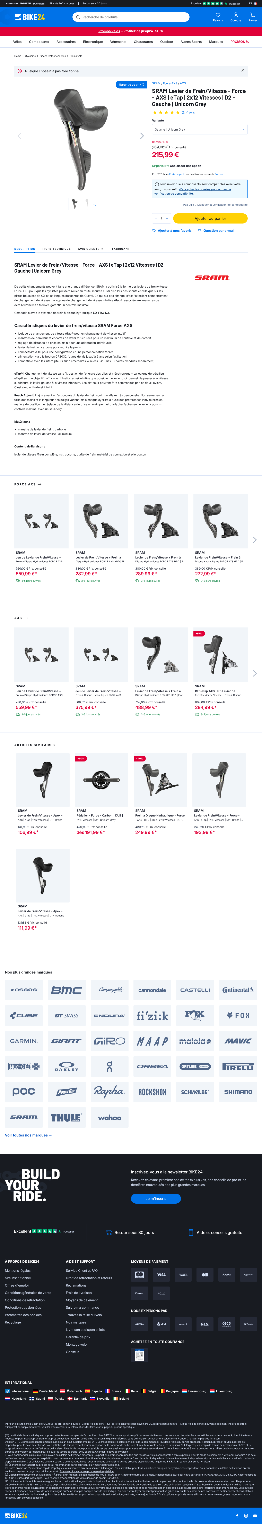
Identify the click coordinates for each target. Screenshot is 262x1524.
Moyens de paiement (82, 1300)
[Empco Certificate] (139, 1355)
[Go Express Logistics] (226, 1324)
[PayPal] (226, 1275)
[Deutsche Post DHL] (139, 1324)
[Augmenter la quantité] (167, 218)
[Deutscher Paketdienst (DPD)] (161, 1324)
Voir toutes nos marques (26, 1135)
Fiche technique (57, 248)
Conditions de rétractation (25, 1300)
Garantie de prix (78, 1337)
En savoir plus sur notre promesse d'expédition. (87, 1471)
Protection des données (23, 1307)
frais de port (97, 1423)
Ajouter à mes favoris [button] (175, 231)
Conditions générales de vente (28, 1293)
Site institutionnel (18, 1278)
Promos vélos (109, 31)
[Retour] (19, 136)
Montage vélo (76, 1344)
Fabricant (121, 248)
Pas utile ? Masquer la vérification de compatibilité (215, 204)
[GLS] (204, 1324)
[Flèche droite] (65, 780)
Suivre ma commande (82, 1307)
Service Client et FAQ (82, 1270)
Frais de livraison (79, 1293)
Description (24, 248)
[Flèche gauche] (20, 780)
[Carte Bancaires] (204, 1275)
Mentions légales (17, 1270)
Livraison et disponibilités (85, 1330)
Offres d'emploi (17, 1285)
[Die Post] (183, 1324)
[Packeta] (248, 1324)
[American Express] (183, 1275)
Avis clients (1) (91, 248)
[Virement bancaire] (161, 1293)
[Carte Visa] (161, 1275)
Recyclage (13, 1322)
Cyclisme (30, 55)
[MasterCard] (139, 1275)
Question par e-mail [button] (218, 230)
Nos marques (76, 1322)
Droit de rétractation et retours (89, 1278)
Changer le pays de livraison (203, 1438)
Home (17, 55)
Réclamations (76, 1285)
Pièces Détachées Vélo (53, 55)
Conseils (72, 1352)
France (219, 174)
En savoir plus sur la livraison (193, 1461)
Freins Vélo (76, 55)
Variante (158, 120)
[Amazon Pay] (248, 1275)
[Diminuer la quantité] (156, 218)
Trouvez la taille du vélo (84, 1315)
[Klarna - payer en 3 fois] (139, 1293)
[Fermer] (242, 70)
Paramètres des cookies (23, 1315)
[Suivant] (142, 136)
